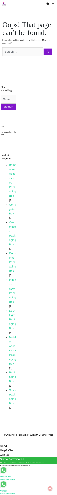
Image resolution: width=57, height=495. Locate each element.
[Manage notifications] (50, 488)
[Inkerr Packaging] (3, 3)
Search (8, 106)
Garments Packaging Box (12, 262)
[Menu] (53, 3)
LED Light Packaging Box (12, 319)
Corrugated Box (12, 209)
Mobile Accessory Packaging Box (12, 350)
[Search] (48, 52)
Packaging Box (12, 377)
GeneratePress (46, 435)
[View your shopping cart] (47, 3)
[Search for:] (23, 51)
